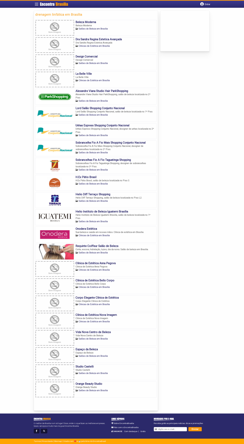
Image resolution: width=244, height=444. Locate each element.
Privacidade (47, 441)
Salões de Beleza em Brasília (93, 28)
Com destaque (131, 431)
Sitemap (58, 441)
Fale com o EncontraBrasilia (126, 427)
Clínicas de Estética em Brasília (94, 46)
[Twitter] (44, 431)
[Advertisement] (183, 31)
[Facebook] (36, 431)
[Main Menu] (36, 4)
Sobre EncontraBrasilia (124, 423)
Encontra (54, 4)
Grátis (142, 431)
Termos (37, 441)
